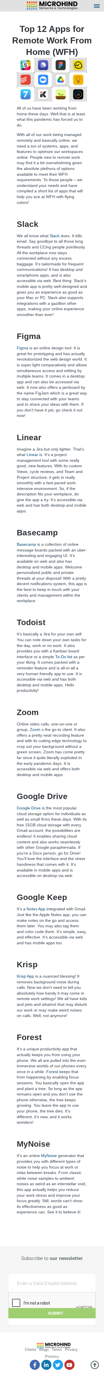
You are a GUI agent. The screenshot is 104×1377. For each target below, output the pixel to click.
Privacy (71, 1349)
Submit (56, 1313)
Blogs (44, 1349)
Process (52, 1356)
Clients (30, 1349)
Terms (57, 1349)
